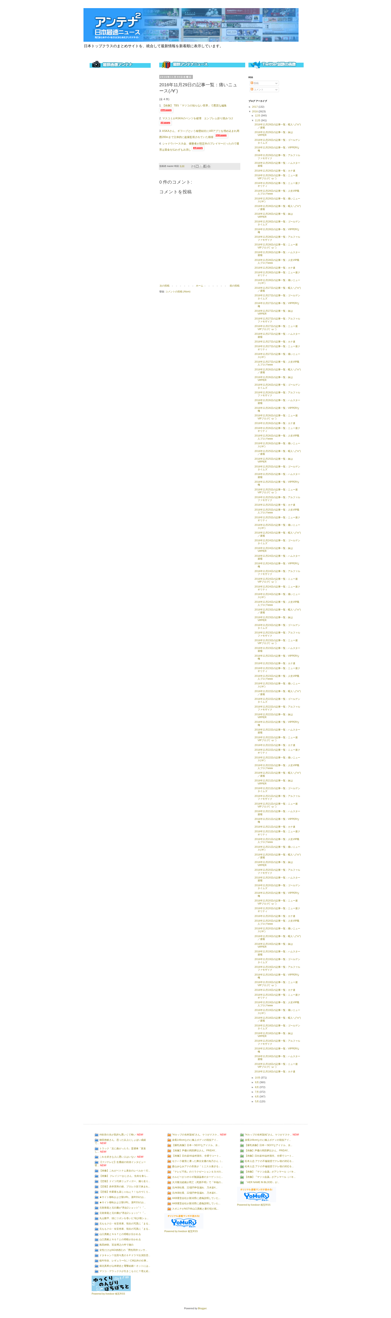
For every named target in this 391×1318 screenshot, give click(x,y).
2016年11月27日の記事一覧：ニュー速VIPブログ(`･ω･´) (276, 327)
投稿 (256, 83)
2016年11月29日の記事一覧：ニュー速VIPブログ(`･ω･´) (276, 177)
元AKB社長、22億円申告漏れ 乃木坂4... (194, 1187)
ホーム (199, 285)
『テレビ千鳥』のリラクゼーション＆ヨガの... (197, 1171)
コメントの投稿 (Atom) (177, 291)
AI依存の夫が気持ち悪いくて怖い (117, 1134)
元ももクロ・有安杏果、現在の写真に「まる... (124, 1223)
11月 (258, 120)
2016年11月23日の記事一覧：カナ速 (275, 663)
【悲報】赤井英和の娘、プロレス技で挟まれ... (124, 1186)
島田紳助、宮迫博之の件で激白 (116, 1244)
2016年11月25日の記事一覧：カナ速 (275, 504)
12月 (258, 115)
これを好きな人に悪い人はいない (117, 1156)
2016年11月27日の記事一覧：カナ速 (275, 341)
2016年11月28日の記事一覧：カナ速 (275, 267)
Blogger (202, 1308)
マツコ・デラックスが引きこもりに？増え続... (124, 1271)
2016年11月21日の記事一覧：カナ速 (275, 826)
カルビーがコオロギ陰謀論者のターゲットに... (197, 1177)
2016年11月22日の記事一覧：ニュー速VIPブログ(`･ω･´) (276, 739)
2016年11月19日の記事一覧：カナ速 (275, 990)
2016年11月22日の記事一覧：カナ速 (275, 745)
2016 (255, 111)
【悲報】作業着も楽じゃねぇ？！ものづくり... (124, 1191)
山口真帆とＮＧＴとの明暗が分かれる (120, 1234)
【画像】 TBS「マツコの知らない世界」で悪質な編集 (194, 105)
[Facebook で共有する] (205, 166)
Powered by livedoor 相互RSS (108, 1293)
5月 (257, 1101)
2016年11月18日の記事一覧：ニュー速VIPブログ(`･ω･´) (276, 1065)
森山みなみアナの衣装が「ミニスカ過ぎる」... (197, 1166)
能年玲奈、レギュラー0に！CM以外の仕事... (123, 1260)
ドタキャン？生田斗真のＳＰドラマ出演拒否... (124, 1255)
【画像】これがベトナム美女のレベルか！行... (124, 1170)
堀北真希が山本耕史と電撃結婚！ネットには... (124, 1265)
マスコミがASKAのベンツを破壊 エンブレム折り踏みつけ (197, 118)
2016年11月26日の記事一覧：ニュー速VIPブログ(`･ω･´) (276, 417)
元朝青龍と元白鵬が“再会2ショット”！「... (122, 1207)
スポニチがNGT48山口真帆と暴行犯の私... (195, 1208)
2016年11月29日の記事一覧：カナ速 (275, 170)
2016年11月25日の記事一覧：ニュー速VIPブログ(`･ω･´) (276, 491)
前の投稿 (234, 285)
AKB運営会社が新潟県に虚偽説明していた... (196, 1198)
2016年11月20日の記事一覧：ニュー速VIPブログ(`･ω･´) (276, 902)
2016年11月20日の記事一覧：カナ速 (275, 916)
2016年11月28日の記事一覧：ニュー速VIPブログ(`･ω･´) (276, 246)
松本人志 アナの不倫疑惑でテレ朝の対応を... (269, 1161)
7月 (257, 1091)
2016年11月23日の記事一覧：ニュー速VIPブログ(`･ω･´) (276, 642)
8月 (257, 1087)
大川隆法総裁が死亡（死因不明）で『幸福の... (197, 1182)
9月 (257, 1082)
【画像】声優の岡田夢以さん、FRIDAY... (194, 1150)
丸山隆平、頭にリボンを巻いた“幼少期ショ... (123, 1218)
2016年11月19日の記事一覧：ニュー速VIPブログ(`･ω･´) (276, 984)
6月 (257, 1096)
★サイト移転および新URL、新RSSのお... (122, 1197)
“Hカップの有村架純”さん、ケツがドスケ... (195, 1134)
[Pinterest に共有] (209, 166)
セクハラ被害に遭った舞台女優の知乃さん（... (197, 1161)
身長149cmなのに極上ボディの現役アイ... (195, 1140)
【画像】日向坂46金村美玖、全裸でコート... (196, 1155)
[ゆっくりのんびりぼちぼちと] (111, 1290)
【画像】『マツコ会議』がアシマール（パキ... (270, 1171)
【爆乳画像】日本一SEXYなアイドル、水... (196, 1145)
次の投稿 (164, 285)
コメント (258, 89)
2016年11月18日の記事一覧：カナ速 (275, 1071)
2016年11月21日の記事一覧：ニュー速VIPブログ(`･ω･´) (276, 805)
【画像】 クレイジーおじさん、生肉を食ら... (123, 1176)
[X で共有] (201, 166)
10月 (258, 1077)
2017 (255, 106)
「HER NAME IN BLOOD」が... (262, 1182)
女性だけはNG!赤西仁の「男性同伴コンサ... (123, 1250)
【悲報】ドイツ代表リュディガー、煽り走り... (124, 1181)
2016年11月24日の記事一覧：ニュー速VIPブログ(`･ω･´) (276, 580)
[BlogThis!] (197, 166)
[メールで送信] (193, 166)
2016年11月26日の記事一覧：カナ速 (275, 423)
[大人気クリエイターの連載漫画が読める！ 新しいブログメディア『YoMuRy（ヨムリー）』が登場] (183, 1227)
